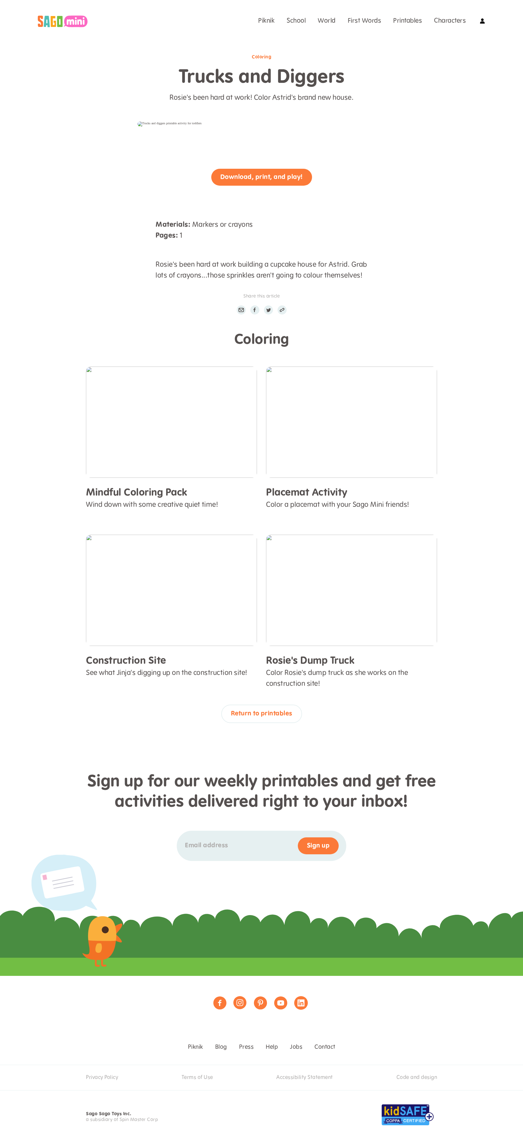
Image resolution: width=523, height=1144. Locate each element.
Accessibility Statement (304, 1077)
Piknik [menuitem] (266, 21)
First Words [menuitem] (364, 21)
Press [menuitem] (246, 1047)
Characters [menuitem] (450, 21)
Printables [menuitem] (407, 21)
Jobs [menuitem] (296, 1047)
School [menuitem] (296, 21)
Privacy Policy (102, 1077)
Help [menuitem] (272, 1047)
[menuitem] (63, 21)
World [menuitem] (327, 21)
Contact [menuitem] (324, 1047)
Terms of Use (197, 1077)
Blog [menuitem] (221, 1047)
